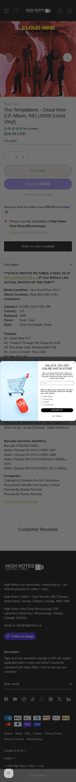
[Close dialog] (74, 363)
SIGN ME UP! (57, 410)
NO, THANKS (57, 416)
